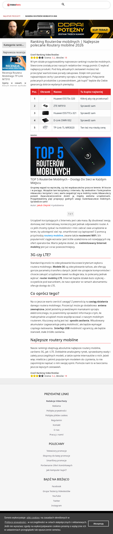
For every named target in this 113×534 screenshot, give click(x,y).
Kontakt (56, 425)
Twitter (56, 500)
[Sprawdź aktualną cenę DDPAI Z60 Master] (56, 29)
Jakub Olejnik (43, 205)
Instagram (56, 505)
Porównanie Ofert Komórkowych (56, 465)
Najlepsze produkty (11, 16)
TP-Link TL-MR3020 (64, 127)
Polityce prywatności (15, 522)
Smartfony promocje (56, 460)
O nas (56, 429)
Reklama (56, 405)
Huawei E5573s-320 (64, 98)
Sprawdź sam (87, 105)
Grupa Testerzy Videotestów (56, 491)
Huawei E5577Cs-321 (65, 113)
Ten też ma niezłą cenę (92, 127)
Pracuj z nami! (57, 434)
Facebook (56, 486)
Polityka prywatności (56, 410)
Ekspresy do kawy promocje (56, 455)
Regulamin (56, 420)
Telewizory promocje (56, 450)
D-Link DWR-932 (62, 120)
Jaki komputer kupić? (56, 470)
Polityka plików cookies (56, 415)
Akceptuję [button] (98, 523)
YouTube (56, 496)
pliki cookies (33, 517)
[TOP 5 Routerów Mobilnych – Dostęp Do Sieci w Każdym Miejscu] (70, 156)
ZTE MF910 (59, 106)
